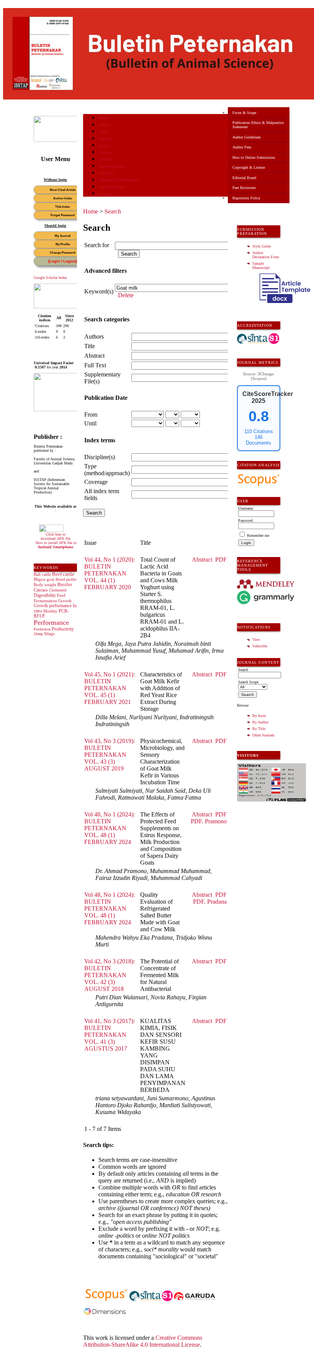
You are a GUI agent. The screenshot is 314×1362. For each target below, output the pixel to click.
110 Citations (258, 431)
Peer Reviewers (244, 188)
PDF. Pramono (209, 821)
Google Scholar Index (50, 277)
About (103, 125)
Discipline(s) (99, 457)
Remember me (258, 535)
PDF (221, 559)
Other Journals (263, 735)
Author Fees (241, 147)
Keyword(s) (98, 291)
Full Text (95, 365)
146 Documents (258, 440)
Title (89, 346)
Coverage (96, 482)
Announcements (112, 166)
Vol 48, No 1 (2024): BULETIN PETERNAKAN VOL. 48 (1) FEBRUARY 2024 (109, 828)
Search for (96, 245)
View (256, 639)
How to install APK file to (56, 545)
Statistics (106, 173)
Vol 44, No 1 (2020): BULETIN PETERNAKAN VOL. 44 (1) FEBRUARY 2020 (109, 573)
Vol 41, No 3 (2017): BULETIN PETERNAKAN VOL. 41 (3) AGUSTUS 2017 (109, 1035)
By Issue (259, 716)
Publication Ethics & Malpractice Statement (258, 125)
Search (104, 145)
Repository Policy (246, 198)
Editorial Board (244, 178)
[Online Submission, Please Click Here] (62, 140)
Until (90, 423)
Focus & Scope (244, 113)
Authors (94, 336)
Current (104, 152)
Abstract (94, 355)
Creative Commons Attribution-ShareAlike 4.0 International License (142, 1341)
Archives (105, 159)
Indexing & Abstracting (118, 180)
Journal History (111, 187)
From (90, 414)
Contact (105, 194)
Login (103, 132)
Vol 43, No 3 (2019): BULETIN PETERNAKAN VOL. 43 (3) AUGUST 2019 (109, 755)
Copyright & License (248, 167)
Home (103, 118)
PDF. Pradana (210, 901)
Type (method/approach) (107, 469)
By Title (258, 729)
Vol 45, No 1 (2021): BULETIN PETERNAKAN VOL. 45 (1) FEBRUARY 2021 (109, 688)
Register (105, 139)
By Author (260, 722)
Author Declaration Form (265, 255)
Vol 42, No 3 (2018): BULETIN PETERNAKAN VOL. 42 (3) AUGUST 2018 (109, 975)
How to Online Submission (253, 157)
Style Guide (261, 246)
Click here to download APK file (55, 536)
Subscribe (259, 646)
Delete (126, 295)
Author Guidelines (246, 137)
